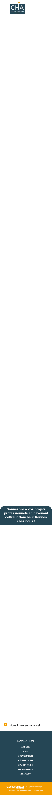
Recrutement (25, 769)
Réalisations (25, 760)
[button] (26, 724)
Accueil (25, 747)
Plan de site (38, 791)
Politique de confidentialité (20, 791)
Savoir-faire (25, 765)
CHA (25, 751)
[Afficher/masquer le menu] (41, 8)
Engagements (25, 756)
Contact (25, 774)
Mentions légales (37, 787)
